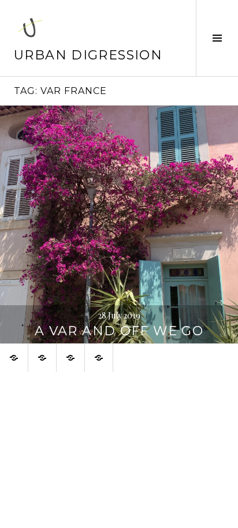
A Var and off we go (119, 331)
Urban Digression (88, 55)
